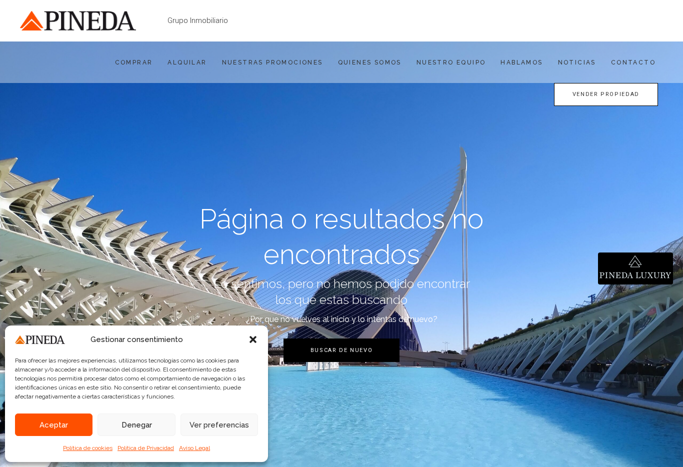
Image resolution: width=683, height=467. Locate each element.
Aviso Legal (194, 448)
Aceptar (54, 425)
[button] (253, 339)
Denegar (137, 425)
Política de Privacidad (146, 448)
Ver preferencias (219, 425)
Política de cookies (87, 448)
